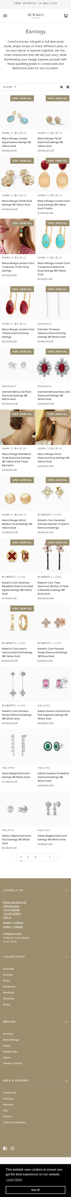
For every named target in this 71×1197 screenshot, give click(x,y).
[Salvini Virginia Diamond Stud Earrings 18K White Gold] (18, 809)
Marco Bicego (14, 133)
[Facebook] (5, 1148)
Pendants (8, 992)
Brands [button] (9, 1021)
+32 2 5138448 (11, 910)
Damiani (45, 323)
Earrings (8, 974)
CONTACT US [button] (13, 890)
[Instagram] (12, 1148)
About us (8, 1098)
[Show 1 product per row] (61, 87)
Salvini (44, 705)
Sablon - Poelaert (13, 926)
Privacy (7, 1116)
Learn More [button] (14, 1179)
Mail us (7, 917)
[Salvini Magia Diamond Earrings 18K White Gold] (18, 747)
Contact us (9, 1092)
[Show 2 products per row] (68, 87)
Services (8, 1104)
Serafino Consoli (12, 1063)
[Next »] (57, 857)
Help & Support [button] (16, 1080)
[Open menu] (9, 16)
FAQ (5, 1110)
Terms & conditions (14, 1122)
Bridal (6, 1004)
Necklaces (9, 986)
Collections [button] (14, 956)
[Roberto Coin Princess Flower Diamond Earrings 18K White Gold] (18, 684)
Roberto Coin (49, 514)
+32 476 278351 (12, 913)
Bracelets (8, 968)
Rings (6, 980)
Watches (8, 998)
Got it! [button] (35, 1189)
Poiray (6, 1045)
